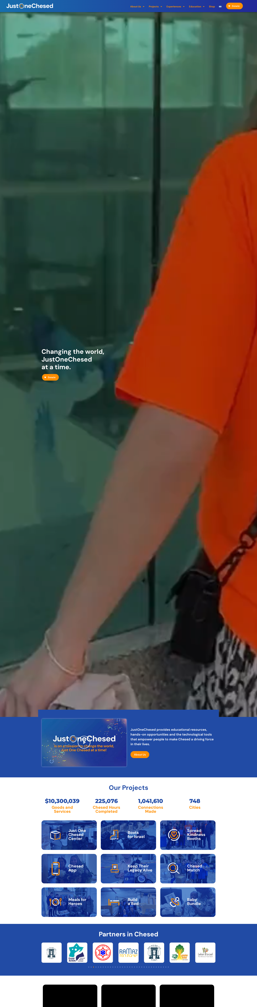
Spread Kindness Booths (196, 834)
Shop (212, 6)
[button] (84, 742)
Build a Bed (133, 901)
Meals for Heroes (77, 901)
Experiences (174, 6)
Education (195, 6)
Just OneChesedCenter (77, 834)
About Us (135, 6)
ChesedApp (76, 868)
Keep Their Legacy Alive (140, 868)
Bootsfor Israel (136, 834)
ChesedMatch (194, 868)
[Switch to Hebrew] (220, 7)
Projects (154, 6)
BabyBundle (194, 901)
